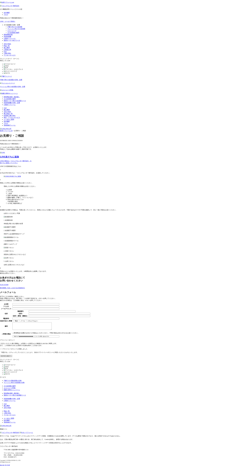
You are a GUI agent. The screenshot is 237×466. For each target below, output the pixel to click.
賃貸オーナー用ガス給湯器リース (15, 101)
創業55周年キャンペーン (12, 390)
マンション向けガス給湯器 (16, 29)
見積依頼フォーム (10, 125)
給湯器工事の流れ (10, 115)
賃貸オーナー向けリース (12, 40)
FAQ (5, 51)
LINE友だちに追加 (15, 176)
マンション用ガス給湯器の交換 (14, 382)
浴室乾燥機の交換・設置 (12, 102)
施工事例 (7, 48)
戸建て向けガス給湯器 (14, 27)
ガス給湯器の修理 (13, 32)
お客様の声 (7, 49)
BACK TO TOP (5, 465)
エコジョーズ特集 (10, 388)
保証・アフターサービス (12, 117)
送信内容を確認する (6, 356)
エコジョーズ (11, 30)
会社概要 (7, 12)
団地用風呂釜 (8, 34)
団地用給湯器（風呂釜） (12, 97)
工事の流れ (7, 53)
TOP (5, 108)
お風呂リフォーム (10, 38)
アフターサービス (10, 55)
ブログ (6, 14)
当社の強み (7, 44)
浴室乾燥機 (7, 36)
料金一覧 (7, 46)
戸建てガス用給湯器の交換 (12, 380)
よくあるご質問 (9, 119)
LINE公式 (8, 129)
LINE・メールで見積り (7, 21)
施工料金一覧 (8, 113)
